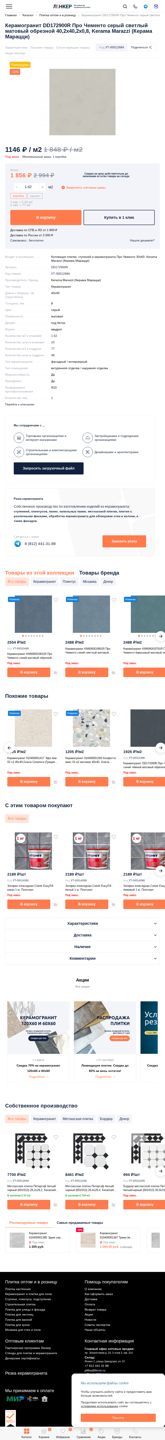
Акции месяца (15, 53)
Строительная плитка (20, 1304)
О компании (93, 1289)
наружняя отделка (95, 368)
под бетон (58, 323)
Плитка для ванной (18, 1319)
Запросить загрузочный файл (49, 468)
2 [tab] (26, 636)
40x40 (55, 293)
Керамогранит (61, 286)
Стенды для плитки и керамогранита (31, 1353)
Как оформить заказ (99, 1294)
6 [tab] (37, 636)
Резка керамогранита (26, 1373)
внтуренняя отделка (65, 368)
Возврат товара (95, 1309)
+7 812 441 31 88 (97, 1366)
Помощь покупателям (106, 1281)
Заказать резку (124, 541)
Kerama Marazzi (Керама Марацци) (76, 280)
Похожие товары (41, 47)
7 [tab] (40, 636)
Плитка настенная (18, 1289)
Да (53, 374)
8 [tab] (42, 636)
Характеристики (16, 47)
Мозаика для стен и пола (23, 1329)
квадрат (56, 329)
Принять (118, 1418)
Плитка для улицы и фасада (25, 1309)
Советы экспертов (97, 1325)
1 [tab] (23, 636)
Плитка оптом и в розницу (31, 1281)
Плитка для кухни (17, 1325)
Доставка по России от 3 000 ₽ (31, 235)
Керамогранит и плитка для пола (28, 1294)
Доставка (91, 1299)
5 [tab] (34, 636)
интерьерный (78, 361)
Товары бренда (99, 573)
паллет (35, 196)
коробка (18, 196)
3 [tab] (28, 636)
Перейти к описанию (19, 404)
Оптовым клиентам (24, 1341)
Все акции (82, 986)
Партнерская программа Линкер (28, 1348)
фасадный (58, 361)
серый (55, 310)
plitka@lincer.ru (95, 1370)
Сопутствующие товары (73, 47)
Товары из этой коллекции (39, 573)
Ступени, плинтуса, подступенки (28, 1299)
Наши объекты (95, 1329)
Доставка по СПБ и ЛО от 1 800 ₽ (33, 230)
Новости (90, 1319)
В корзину (46, 217)
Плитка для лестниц (19, 1314)
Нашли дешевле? (142, 240)
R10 (54, 387)
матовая (57, 316)
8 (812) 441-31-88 (40, 544)
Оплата (90, 1304)
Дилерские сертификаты (22, 1358)
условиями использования (99, 1406)
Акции (89, 1314)
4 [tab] (31, 636)
